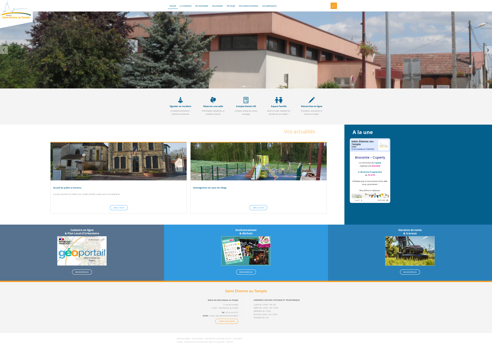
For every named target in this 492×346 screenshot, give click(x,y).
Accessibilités (198, 338)
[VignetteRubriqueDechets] (246, 251)
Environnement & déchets (246, 231)
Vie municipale (201, 6)
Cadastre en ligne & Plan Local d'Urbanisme (82, 231)
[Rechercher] (334, 6)
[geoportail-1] (82, 251)
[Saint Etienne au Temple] (33, 4)
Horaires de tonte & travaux (410, 231)
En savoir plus (180, 106)
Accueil (173, 6)
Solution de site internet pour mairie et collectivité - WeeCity (208, 342)
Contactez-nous (227, 321)
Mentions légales (184, 338)
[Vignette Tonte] (410, 251)
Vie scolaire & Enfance (248, 6)
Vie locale (231, 6)
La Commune (185, 6)
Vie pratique (217, 6)
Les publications (269, 6)
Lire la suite (118, 208)
